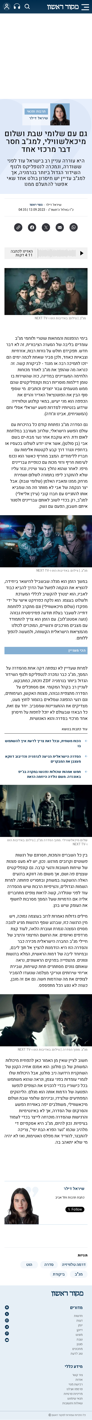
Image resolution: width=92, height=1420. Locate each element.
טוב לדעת (77, 1353)
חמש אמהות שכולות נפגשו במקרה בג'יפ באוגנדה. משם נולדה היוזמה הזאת (49, 774)
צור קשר (77, 1375)
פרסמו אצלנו (75, 1389)
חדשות (78, 1316)
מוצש (79, 1334)
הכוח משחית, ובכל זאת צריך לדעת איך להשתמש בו (43, 743)
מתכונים (77, 1349)
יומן (80, 1325)
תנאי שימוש (75, 1398)
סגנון (80, 1344)
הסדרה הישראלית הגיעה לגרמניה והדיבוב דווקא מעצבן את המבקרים (43, 759)
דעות (79, 1320)
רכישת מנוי (76, 1384)
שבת (80, 1339)
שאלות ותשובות (72, 1403)
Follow (76, 1209)
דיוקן (80, 1330)
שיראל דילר (38, 118)
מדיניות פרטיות (73, 1393)
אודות (79, 1379)
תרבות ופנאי (36, 111)
